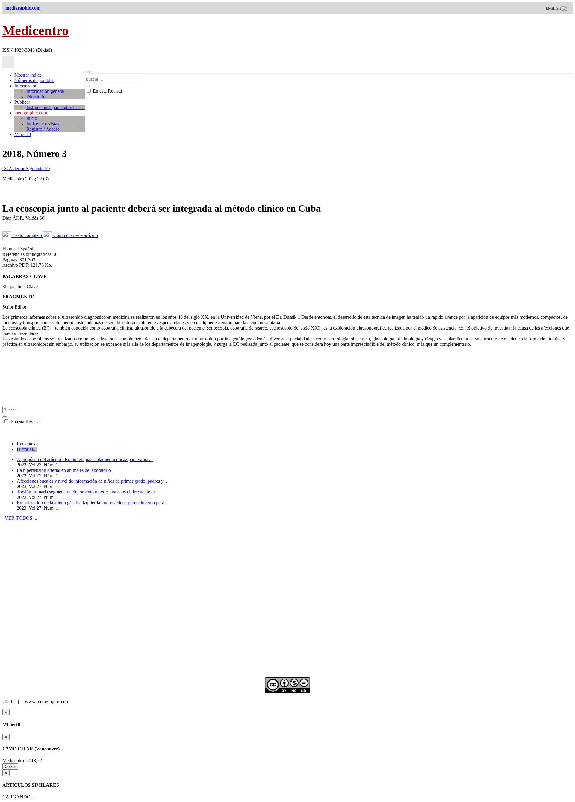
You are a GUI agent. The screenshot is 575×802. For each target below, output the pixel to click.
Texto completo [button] (27, 235)
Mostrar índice (28, 75)
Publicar (22, 102)
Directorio (36, 96)
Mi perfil (22, 134)
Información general (50, 91)
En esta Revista (107, 90)
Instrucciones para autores (55, 107)
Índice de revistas (49, 123)
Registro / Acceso (43, 129)
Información (25, 85)
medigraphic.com (30, 112)
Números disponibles (34, 80)
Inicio (31, 118)
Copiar (10, 766)
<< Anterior (14, 168)
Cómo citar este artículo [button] (75, 235)
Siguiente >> (38, 168)
